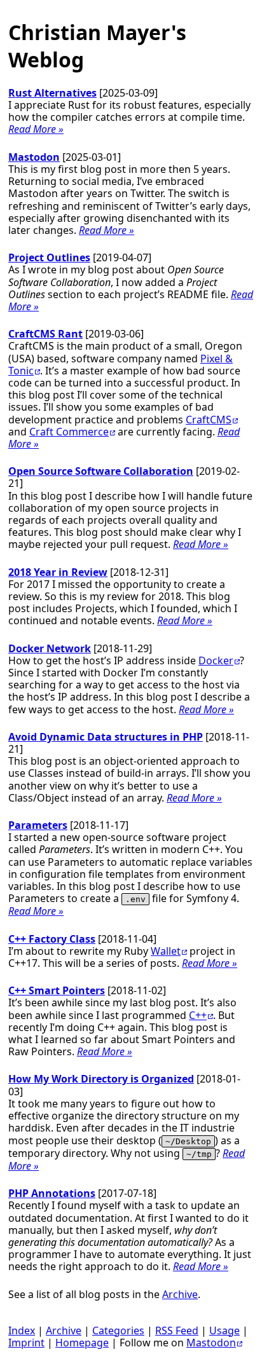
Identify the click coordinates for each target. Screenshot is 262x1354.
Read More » (36, 129)
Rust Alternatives (52, 93)
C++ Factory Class (51, 939)
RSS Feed (176, 1330)
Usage (224, 1330)
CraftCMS (208, 420)
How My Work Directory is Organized (101, 1079)
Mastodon (34, 157)
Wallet (166, 951)
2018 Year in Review (57, 572)
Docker (215, 660)
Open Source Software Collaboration (100, 471)
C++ (198, 1015)
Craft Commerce (69, 432)
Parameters (37, 825)
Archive (180, 1294)
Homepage (82, 1343)
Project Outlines (49, 257)
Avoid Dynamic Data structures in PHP (105, 737)
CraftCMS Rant (45, 334)
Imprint (26, 1343)
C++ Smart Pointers (56, 990)
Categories (118, 1330)
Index (21, 1330)
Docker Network (49, 648)
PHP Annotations (51, 1193)
